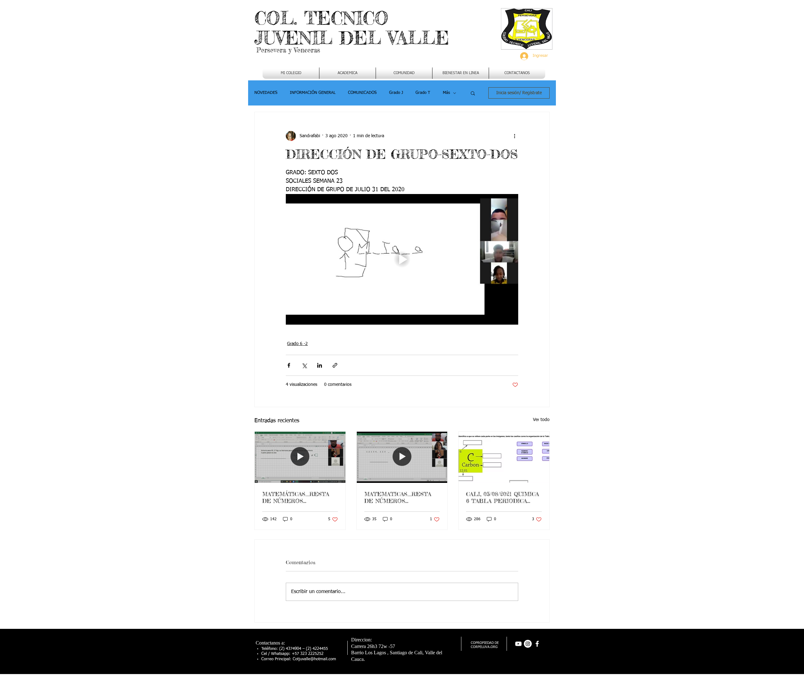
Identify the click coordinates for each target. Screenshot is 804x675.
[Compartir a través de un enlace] (335, 365)
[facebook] (537, 644)
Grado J (396, 93)
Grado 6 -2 (297, 344)
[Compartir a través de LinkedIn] (320, 365)
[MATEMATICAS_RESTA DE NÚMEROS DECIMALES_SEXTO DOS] (402, 457)
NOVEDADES (265, 93)
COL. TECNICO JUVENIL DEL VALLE (351, 28)
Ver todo (541, 420)
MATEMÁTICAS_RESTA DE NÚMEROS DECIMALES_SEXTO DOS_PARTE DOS (295, 497)
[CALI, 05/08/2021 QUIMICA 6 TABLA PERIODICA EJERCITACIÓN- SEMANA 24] (504, 457)
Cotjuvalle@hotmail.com (314, 659)
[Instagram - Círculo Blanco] (528, 644)
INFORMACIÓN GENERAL (312, 93)
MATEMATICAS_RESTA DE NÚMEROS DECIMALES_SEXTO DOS (401, 497)
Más (446, 93)
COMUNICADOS (362, 93)
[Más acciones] (514, 136)
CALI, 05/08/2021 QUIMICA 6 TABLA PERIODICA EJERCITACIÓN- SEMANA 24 (502, 497)
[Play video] (402, 259)
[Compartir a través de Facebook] (289, 365)
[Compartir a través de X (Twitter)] (304, 365)
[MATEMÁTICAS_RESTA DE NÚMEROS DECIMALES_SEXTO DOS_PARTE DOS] (300, 457)
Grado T (423, 93)
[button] (347, 73)
